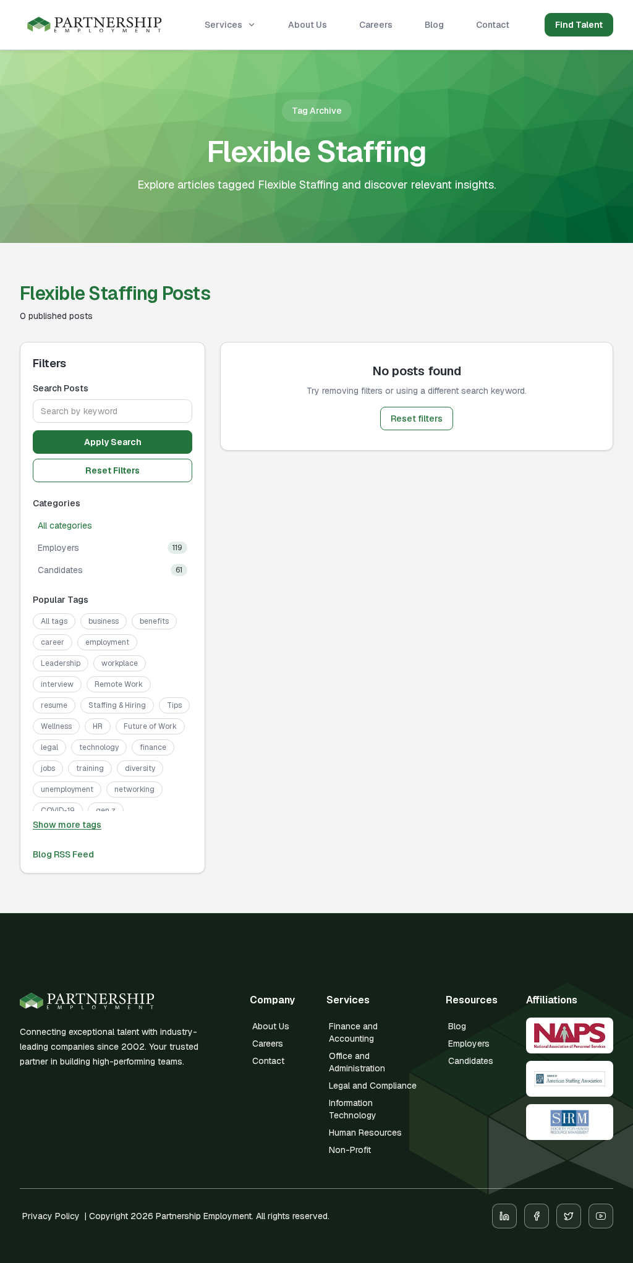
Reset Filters (112, 470)
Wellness (56, 726)
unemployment (67, 789)
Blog (434, 24)
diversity (140, 768)
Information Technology (352, 1109)
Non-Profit (350, 1149)
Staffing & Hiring (117, 705)
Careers (376, 24)
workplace (119, 663)
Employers (469, 1043)
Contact (492, 24)
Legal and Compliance (373, 1085)
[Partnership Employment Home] (94, 25)
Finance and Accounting (353, 1032)
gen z (106, 810)
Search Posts (60, 388)
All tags (54, 621)
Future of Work (150, 726)
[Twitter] (568, 1216)
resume (54, 705)
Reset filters (417, 418)
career (52, 642)
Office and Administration (357, 1062)
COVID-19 (58, 810)
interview (57, 684)
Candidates (470, 1060)
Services (223, 24)
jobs (48, 768)
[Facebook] (536, 1216)
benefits (154, 621)
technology (99, 747)
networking (134, 789)
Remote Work (119, 684)
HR (98, 726)
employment (107, 642)
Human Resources (365, 1132)
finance (153, 747)
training (90, 768)
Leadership (60, 663)
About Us (307, 24)
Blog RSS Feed (63, 854)
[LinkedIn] (504, 1216)
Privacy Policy (51, 1216)
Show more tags (67, 824)
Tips (174, 705)
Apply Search (113, 442)
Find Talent (579, 24)
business (103, 621)
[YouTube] (600, 1216)
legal (49, 747)
